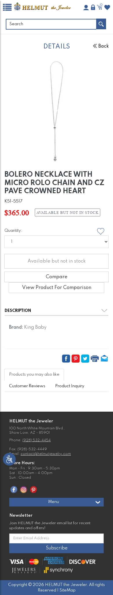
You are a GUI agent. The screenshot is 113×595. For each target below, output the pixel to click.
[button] (66, 359)
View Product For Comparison (56, 287)
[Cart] (100, 7)
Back (103, 46)
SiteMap (67, 590)
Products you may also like (34, 374)
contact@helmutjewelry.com (46, 454)
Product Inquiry (69, 386)
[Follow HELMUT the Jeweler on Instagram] (23, 489)
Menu (53, 502)
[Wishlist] (107, 7)
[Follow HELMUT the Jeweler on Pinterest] (33, 489)
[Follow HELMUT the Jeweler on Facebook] (13, 489)
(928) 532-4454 (36, 440)
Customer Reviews (27, 386)
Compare (57, 276)
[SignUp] (86, 7)
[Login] (93, 7)
